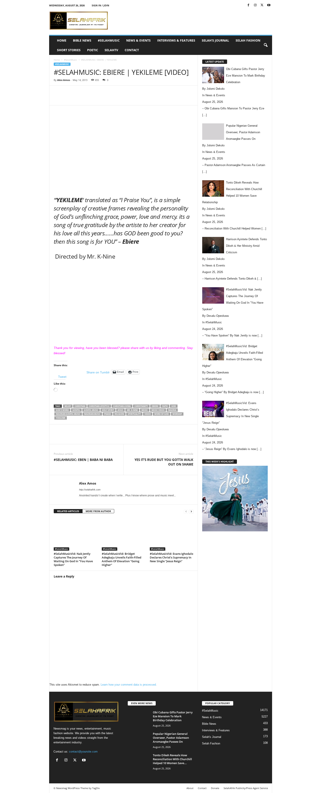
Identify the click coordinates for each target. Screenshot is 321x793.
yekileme (60, 418)
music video (158, 410)
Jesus (120, 410)
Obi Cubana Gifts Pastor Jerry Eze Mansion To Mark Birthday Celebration (173, 716)
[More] (154, 98)
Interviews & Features (176, 40)
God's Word (62, 410)
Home (61, 40)
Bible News (82, 40)
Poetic (92, 50)
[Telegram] (144, 98)
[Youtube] (268, 5)
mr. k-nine (132, 410)
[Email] (134, 98)
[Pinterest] (104, 98)
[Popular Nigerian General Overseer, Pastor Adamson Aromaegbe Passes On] (139, 740)
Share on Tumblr (98, 372)
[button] (265, 45)
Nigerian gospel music (68, 414)
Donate (215, 788)
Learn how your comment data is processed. (129, 684)
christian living (122, 406)
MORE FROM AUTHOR (98, 511)
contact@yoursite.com (83, 751)
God (173, 406)
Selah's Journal (211, 737)
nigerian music (92, 414)
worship (177, 414)
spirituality (134, 414)
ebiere (155, 406)
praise (107, 414)
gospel (76, 410)
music (145, 410)
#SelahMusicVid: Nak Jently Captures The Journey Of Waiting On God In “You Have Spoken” (73, 559)
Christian (80, 406)
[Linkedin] (124, 98)
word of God (161, 414)
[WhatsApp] (114, 98)
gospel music (91, 410)
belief (68, 406)
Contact (132, 50)
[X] (262, 5)
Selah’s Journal (215, 40)
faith (165, 406)
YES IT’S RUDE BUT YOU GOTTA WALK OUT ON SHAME (164, 461)
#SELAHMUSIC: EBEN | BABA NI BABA (83, 459)
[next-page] (191, 511)
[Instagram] (255, 5)
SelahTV (111, 50)
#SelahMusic (109, 40)
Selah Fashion (248, 40)
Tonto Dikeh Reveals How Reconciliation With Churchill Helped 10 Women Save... (172, 759)
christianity (141, 406)
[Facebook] (248, 5)
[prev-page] (186, 511)
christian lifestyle (99, 406)
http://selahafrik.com (89, 489)
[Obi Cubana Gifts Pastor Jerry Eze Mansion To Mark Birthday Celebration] (139, 718)
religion (119, 414)
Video (148, 414)
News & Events (138, 40)
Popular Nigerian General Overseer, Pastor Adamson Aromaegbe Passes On (171, 738)
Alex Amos (63, 80)
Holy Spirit (108, 410)
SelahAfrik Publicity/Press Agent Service (246, 788)
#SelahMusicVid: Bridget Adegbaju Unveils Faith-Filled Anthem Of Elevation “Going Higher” (121, 559)
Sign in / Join (100, 5)
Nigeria (172, 410)
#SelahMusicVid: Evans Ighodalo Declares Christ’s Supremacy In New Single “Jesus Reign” (171, 557)
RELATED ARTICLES (68, 511)
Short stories (69, 50)
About (189, 788)
